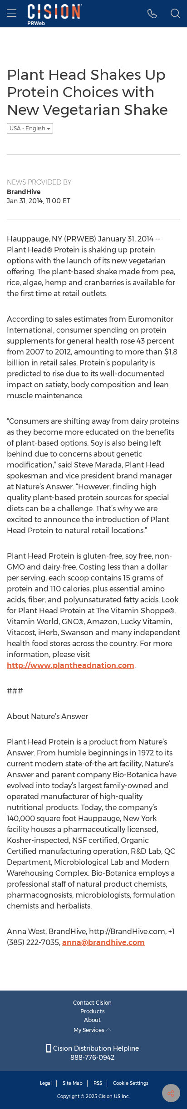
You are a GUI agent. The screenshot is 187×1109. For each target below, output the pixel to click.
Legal (46, 1083)
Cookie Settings (130, 1083)
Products (92, 1011)
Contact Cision (92, 1002)
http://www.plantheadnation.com (70, 665)
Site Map (73, 1083)
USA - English (28, 128)
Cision (105, 1096)
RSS (98, 1083)
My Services (90, 1030)
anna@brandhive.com (103, 942)
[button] (152, 13)
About (92, 1020)
